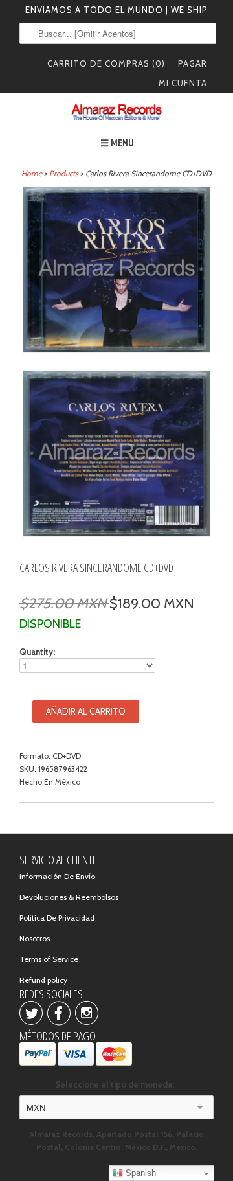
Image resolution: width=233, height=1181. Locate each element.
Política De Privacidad (56, 918)
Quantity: (37, 652)
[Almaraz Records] (116, 112)
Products (63, 173)
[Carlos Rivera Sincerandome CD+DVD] (116, 271)
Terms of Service (48, 959)
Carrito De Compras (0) (106, 63)
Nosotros (34, 938)
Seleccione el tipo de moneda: (116, 1084)
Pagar (192, 63)
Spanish (139, 1173)
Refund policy (43, 980)
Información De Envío (57, 876)
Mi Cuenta (183, 83)
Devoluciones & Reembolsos (68, 897)
